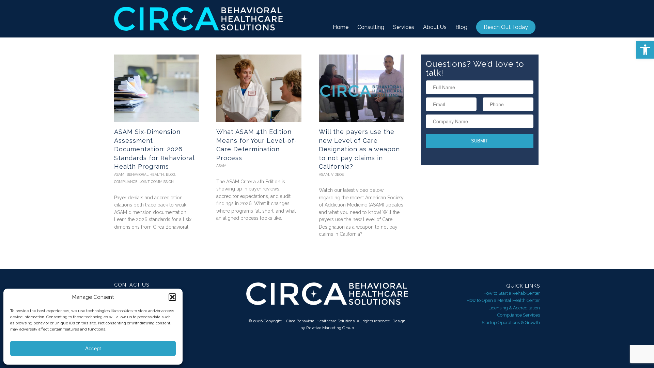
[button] (645, 50)
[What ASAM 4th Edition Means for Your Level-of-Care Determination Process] (258, 88)
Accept (93, 348)
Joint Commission (157, 182)
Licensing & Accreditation (514, 307)
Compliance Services (518, 315)
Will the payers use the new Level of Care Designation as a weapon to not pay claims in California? (359, 149)
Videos (337, 174)
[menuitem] (340, 27)
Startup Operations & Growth (511, 322)
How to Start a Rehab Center (511, 293)
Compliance (126, 182)
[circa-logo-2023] (198, 18)
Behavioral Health (145, 174)
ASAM (119, 174)
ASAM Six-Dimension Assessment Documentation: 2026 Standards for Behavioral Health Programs (154, 149)
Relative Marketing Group (330, 327)
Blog (170, 174)
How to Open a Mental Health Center (503, 300)
